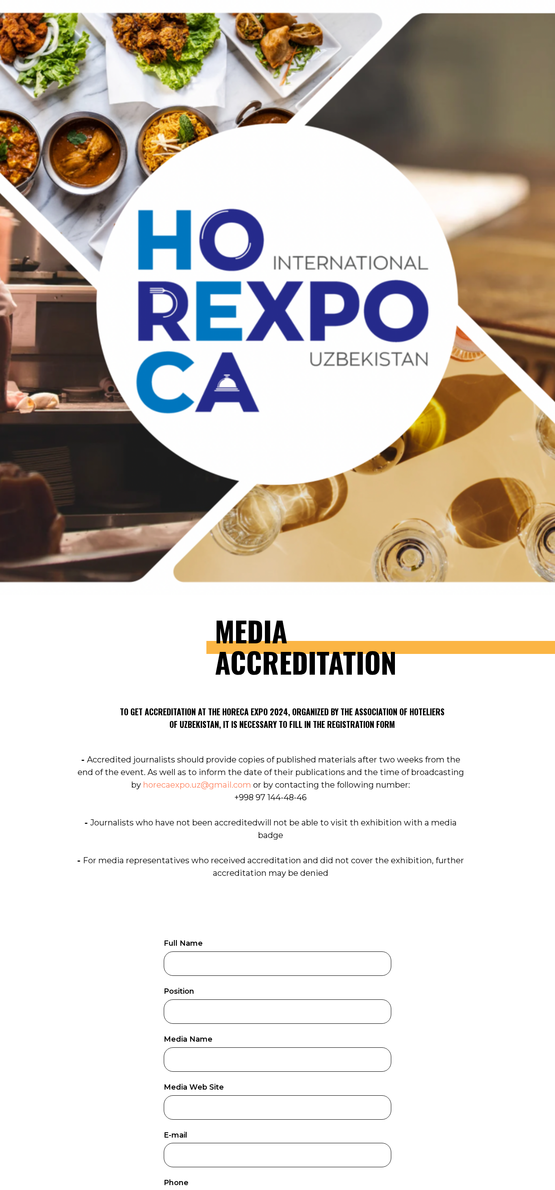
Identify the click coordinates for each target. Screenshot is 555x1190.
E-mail (175, 1135)
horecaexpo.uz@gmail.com (197, 785)
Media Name (188, 1039)
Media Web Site (194, 1087)
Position (179, 991)
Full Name (183, 943)
